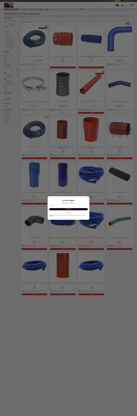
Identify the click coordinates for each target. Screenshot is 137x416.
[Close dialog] (88, 197)
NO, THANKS (68, 212)
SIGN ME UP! (68, 209)
